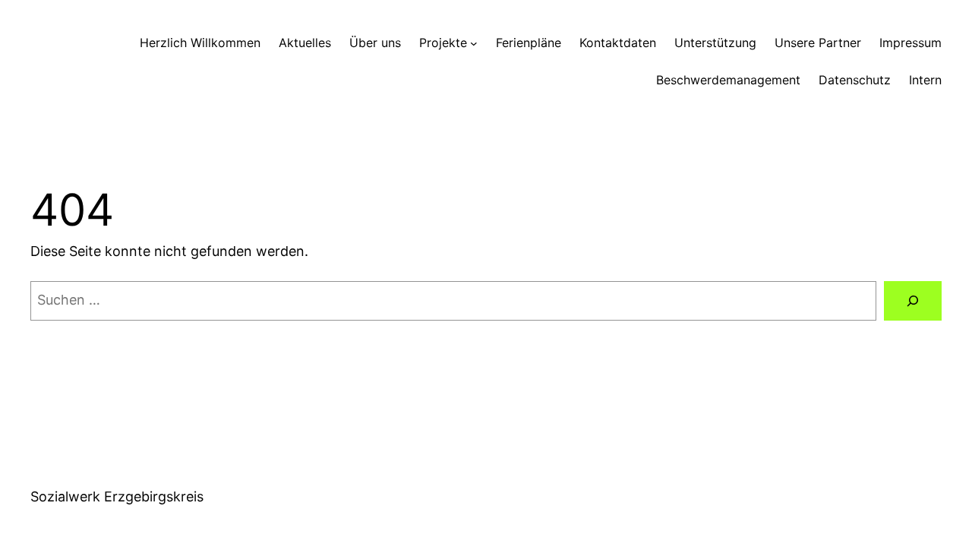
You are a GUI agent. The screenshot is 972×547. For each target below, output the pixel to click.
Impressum (910, 42)
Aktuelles (305, 42)
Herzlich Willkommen (200, 42)
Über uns (375, 42)
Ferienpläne (528, 42)
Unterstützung (715, 42)
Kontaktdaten (617, 42)
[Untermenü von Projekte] (474, 43)
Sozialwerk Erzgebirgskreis (117, 496)
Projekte (443, 42)
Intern (925, 79)
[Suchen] (913, 301)
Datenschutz (855, 79)
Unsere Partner (818, 42)
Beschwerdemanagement (728, 79)
